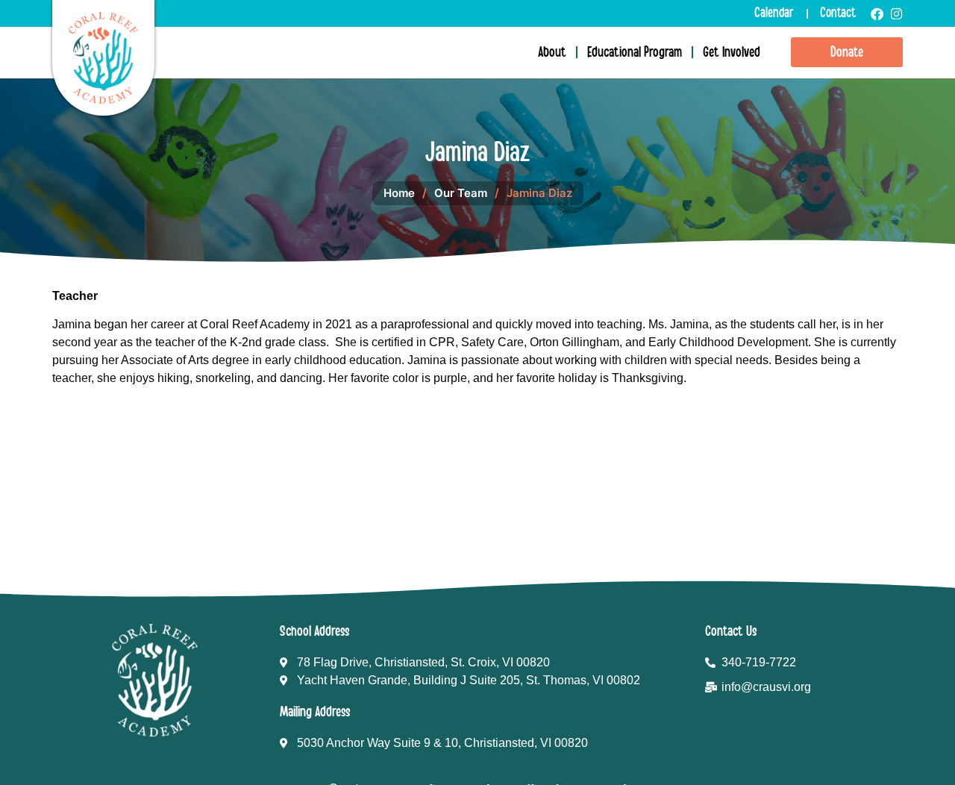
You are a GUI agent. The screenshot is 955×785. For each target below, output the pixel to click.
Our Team (460, 193)
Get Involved (731, 52)
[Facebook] (877, 13)
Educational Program (634, 52)
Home (399, 193)
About (552, 52)
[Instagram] (896, 13)
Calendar (774, 13)
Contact (838, 13)
